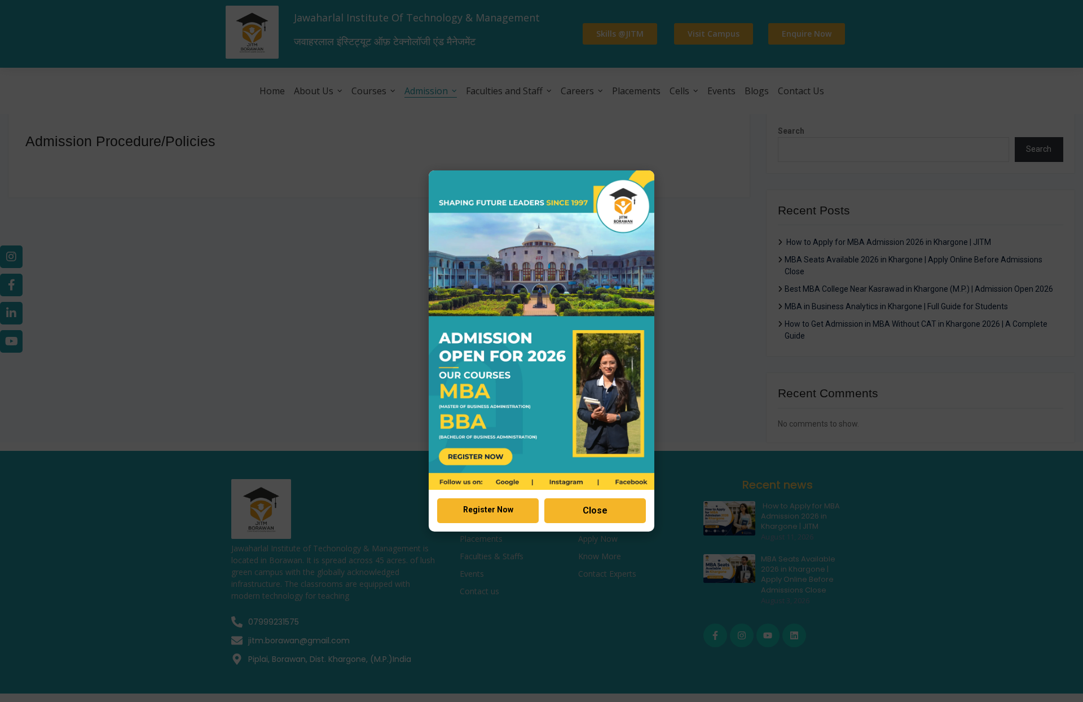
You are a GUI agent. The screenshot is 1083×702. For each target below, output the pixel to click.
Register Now (488, 509)
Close (595, 510)
